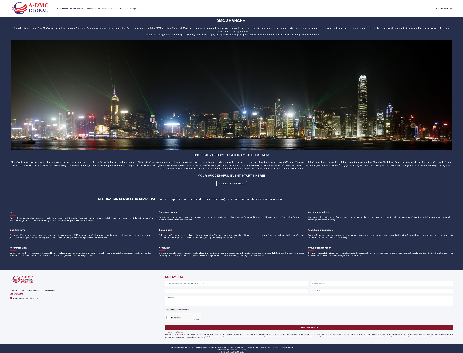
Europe (133, 9)
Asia (113, 9)
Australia (89, 9)
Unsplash (233, 350)
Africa (122, 9)
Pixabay (244, 350)
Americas (102, 9)
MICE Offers (62, 9)
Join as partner (76, 9)
